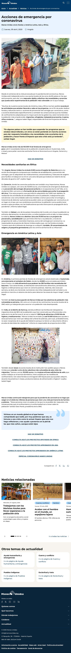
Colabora (5, 620)
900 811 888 (5, 639)
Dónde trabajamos (9, 615)
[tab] (12, 536)
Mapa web (33, 645)
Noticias (23, 8)
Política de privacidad (55, 645)
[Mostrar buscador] (63, 3)
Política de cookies (8, 648)
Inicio (3, 8)
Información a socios (9, 645)
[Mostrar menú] (68, 3)
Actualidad (13, 8)
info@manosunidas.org (9, 633)
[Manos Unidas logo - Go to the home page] (9, 3)
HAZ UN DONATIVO (35, 159)
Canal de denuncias (35, 648)
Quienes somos (8, 606)
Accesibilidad (23, 645)
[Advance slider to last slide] (5, 536)
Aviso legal (42, 645)
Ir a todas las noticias (58, 536)
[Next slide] (26, 536)
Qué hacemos (7, 611)
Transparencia (22, 648)
